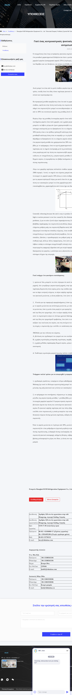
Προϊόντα (28, 5)
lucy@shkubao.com (46, 540)
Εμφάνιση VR (40, 5)
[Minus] (67, 651)
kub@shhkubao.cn (48, 588)
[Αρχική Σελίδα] (7, 4)
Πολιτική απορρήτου (8, 689)
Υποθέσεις (11, 31)
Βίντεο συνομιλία (52, 499)
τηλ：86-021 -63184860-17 (11, 658)
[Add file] (35, 692)
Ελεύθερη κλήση (36, 499)
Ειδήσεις (4, 46)
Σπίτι (19, 5)
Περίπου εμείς (54, 5)
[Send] (67, 692)
